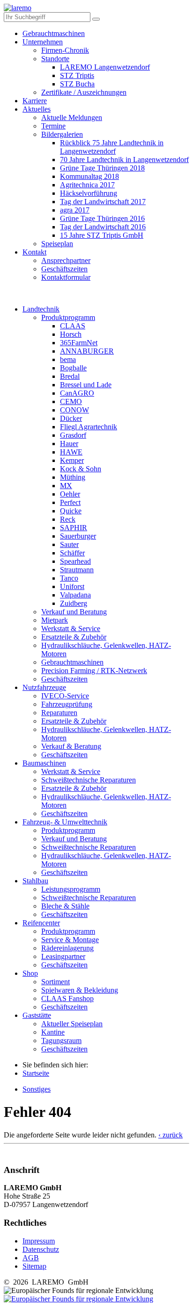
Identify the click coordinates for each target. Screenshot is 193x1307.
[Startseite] (17, 8)
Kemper (72, 460)
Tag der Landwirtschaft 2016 (103, 227)
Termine (53, 126)
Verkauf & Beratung (71, 746)
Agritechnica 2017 (87, 185)
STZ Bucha (77, 84)
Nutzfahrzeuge (44, 687)
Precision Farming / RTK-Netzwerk (94, 671)
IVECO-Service (65, 696)
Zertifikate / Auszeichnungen (83, 92)
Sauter (69, 544)
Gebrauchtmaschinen (53, 33)
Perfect (70, 502)
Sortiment (55, 982)
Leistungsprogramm (70, 889)
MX (66, 486)
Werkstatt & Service (70, 628)
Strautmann (77, 570)
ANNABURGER (87, 351)
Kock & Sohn (80, 469)
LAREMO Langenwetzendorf (105, 67)
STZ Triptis (77, 75)
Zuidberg (73, 603)
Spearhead (75, 561)
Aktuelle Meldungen (71, 117)
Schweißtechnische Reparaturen (88, 780)
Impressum (38, 1241)
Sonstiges (36, 1089)
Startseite (35, 1073)
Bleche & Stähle (65, 906)
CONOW (74, 410)
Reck (67, 519)
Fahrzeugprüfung (66, 704)
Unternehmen (42, 42)
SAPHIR (73, 528)
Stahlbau (35, 881)
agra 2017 (74, 210)
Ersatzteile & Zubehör (73, 637)
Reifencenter (41, 923)
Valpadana (75, 595)
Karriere (34, 101)
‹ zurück (170, 1135)
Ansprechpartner (65, 260)
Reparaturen (59, 713)
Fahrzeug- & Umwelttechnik (64, 822)
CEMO (71, 401)
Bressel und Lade (85, 385)
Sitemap (34, 1266)
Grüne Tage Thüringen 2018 (102, 168)
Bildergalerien (62, 134)
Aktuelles (36, 109)
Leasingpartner (63, 956)
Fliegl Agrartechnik (88, 427)
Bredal (70, 376)
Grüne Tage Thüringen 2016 (102, 218)
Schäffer (72, 553)
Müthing (72, 477)
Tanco (69, 578)
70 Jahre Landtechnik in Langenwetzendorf (124, 159)
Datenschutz (40, 1249)
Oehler (70, 494)
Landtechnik (40, 309)
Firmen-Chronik (65, 50)
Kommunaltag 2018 (89, 176)
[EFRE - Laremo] (78, 1299)
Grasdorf (73, 435)
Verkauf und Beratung (74, 612)
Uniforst (72, 586)
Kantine (53, 1032)
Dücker (71, 418)
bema (68, 359)
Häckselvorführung (88, 193)
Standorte (55, 59)
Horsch (71, 334)
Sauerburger (78, 536)
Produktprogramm (68, 317)
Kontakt (34, 252)
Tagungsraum (61, 1040)
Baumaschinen (44, 763)
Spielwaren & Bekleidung (79, 990)
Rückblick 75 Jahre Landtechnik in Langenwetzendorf (111, 147)
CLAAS (72, 326)
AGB (30, 1258)
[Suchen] (96, 19)
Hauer (69, 444)
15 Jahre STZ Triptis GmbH (101, 235)
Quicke (71, 511)
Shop (30, 973)
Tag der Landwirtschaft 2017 (103, 202)
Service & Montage (70, 940)
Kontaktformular (65, 277)
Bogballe (73, 368)
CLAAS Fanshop (67, 998)
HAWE (71, 452)
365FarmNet (78, 343)
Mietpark (54, 620)
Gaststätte (36, 1015)
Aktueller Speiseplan (72, 1024)
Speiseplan (57, 244)
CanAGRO (77, 393)
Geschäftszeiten (64, 269)
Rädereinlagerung (67, 948)
